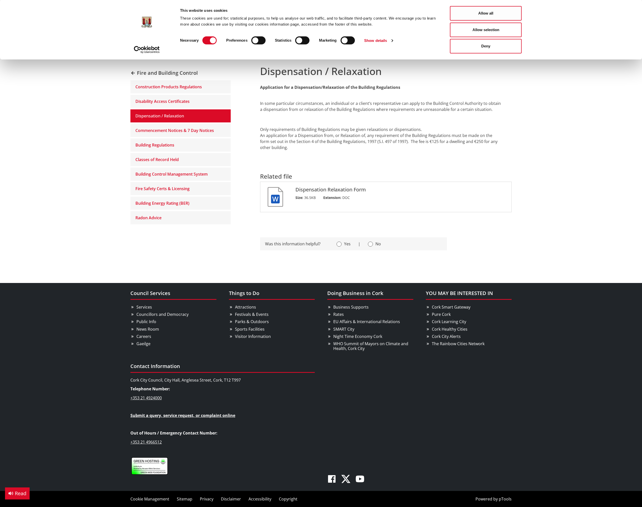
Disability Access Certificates (162, 101)
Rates (338, 314)
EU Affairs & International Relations (366, 321)
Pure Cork (441, 314)
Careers (143, 336)
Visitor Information (253, 336)
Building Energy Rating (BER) (162, 203)
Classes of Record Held (157, 159)
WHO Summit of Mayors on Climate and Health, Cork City (370, 346)
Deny (485, 46)
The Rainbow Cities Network (458, 343)
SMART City (343, 329)
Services (144, 307)
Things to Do (244, 293)
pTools (505, 499)
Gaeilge (143, 343)
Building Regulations (154, 145)
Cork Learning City (449, 321)
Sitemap (184, 499)
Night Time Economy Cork (357, 336)
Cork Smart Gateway (451, 307)
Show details (375, 40)
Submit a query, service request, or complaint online (182, 415)
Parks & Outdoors (252, 321)
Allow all (485, 13)
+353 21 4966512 (146, 442)
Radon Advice (148, 218)
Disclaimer (231, 499)
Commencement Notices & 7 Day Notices (174, 130)
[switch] (258, 40)
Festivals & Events (252, 314)
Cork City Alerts (446, 336)
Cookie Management (149, 499)
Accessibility (260, 499)
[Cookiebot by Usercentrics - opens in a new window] (147, 49)
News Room (147, 329)
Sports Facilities (250, 329)
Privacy (206, 499)
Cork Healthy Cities (449, 329)
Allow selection (485, 30)
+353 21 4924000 (146, 398)
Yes (347, 244)
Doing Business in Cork (355, 293)
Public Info (146, 321)
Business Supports (351, 307)
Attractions (245, 307)
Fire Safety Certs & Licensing (162, 188)
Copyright (288, 499)
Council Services (150, 293)
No (378, 244)
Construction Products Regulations (168, 87)
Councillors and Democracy (162, 314)
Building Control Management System (171, 174)
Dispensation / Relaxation (159, 116)
